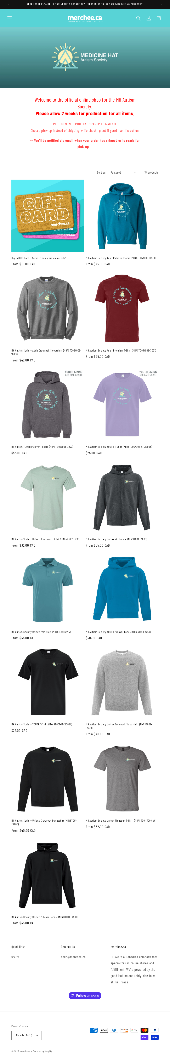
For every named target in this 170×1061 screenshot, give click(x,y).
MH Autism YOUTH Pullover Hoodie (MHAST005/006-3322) (42, 446)
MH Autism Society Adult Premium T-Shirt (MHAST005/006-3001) (121, 350)
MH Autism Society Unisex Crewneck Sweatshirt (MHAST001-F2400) (44, 822)
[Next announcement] (161, 4)
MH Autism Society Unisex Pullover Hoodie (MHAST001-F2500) (44, 917)
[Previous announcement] (8, 4)
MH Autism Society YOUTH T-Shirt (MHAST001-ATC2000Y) (41, 724)
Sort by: (101, 172)
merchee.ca (26, 1051)
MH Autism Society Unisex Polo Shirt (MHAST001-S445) (41, 632)
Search (15, 957)
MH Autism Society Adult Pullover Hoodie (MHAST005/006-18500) (121, 258)
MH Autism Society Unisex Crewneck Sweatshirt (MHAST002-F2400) (119, 726)
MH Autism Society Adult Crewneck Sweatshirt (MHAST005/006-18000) (46, 352)
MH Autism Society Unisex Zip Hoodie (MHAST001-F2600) (116, 539)
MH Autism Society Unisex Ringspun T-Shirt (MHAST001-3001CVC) (121, 820)
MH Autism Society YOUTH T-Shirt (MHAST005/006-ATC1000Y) (119, 446)
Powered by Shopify (42, 1051)
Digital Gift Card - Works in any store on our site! (38, 258)
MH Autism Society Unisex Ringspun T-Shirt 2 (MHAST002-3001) (45, 539)
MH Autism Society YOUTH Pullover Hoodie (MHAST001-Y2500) (119, 632)
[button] (10, 18)
